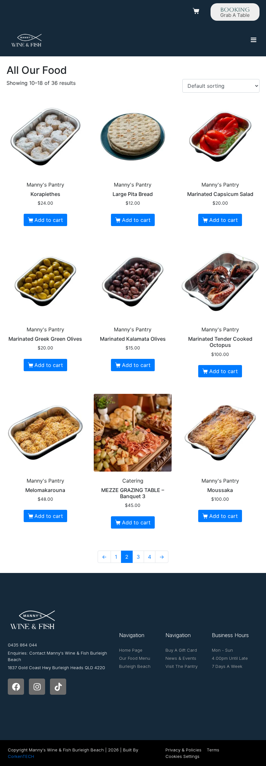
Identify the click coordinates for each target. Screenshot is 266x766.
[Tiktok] (58, 687)
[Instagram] (37, 687)
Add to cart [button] (48, 220)
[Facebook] (16, 687)
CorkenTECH (21, 756)
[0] (197, 11)
